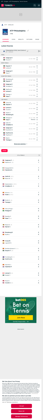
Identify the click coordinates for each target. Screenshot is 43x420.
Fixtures (29, 39)
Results (20, 39)
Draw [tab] (4, 150)
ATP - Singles (8, 25)
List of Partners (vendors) (10, 402)
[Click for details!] (20, 58)
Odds (13, 39)
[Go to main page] (10, 5)
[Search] (34, 5)
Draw (37, 39)
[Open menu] (39, 5)
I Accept (21, 406)
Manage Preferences (21, 416)
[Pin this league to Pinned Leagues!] (28, 30)
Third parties (34, 393)
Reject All (21, 411)
